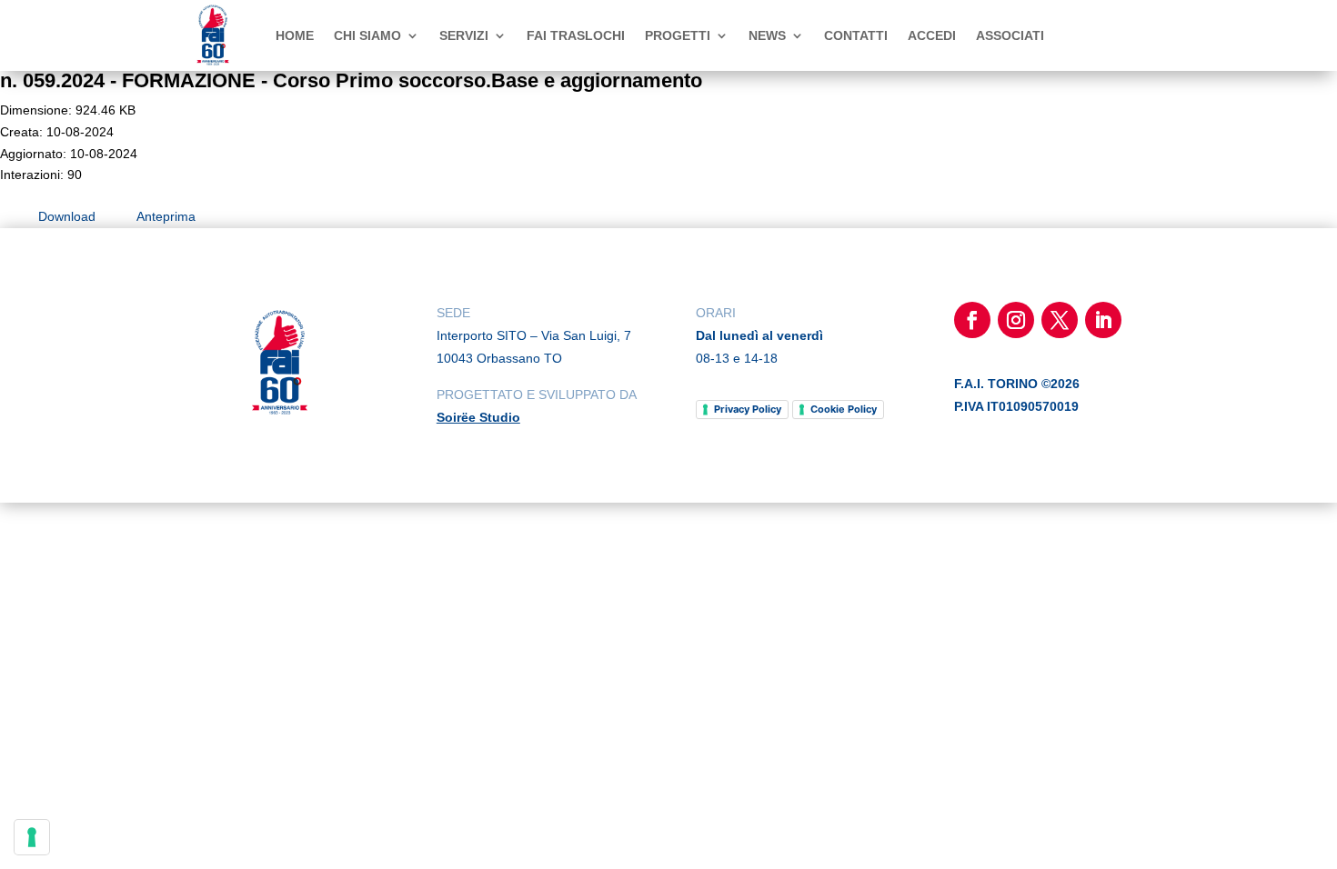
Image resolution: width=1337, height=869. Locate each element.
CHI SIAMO (367, 35)
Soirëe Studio (478, 417)
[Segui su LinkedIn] (1103, 320)
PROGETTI (677, 35)
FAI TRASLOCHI (576, 35)
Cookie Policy (843, 409)
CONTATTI (856, 35)
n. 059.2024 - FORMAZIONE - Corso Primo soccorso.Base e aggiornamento (351, 80)
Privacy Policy (747, 409)
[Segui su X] (1059, 320)
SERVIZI (463, 35)
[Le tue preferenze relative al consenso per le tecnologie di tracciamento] (32, 837)
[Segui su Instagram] (1016, 320)
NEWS (767, 35)
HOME (295, 35)
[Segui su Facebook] (972, 320)
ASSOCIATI (1010, 35)
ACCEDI (932, 35)
